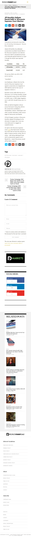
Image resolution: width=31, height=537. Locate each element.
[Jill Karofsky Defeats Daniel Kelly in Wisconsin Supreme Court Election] (9, 164)
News (10, 5)
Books (4, 514)
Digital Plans (6, 502)
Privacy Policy (6, 478)
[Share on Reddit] (13, 25)
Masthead (5, 484)
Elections (15, 5)
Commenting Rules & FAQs (9, 475)
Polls (7, 331)
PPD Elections (16, 169)
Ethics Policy (6, 451)
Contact (5, 489)
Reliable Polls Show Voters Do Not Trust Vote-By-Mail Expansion (15, 333)
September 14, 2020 (10, 427)
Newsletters (6, 505)
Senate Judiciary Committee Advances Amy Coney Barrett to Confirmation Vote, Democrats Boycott (15, 371)
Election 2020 (8, 155)
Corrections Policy (7, 456)
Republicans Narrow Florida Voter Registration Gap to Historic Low (14, 407)
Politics (8, 368)
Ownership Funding (7, 465)
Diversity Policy (7, 459)
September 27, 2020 (10, 409)
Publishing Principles (8, 445)
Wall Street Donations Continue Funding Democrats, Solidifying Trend (15, 425)
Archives (5, 511)
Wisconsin (7, 157)
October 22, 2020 (10, 373)
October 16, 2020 (9, 391)
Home (6, 5)
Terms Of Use (6, 481)
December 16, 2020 (10, 335)
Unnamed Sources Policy (9, 462)
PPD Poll (5, 486)
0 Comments (22, 14)
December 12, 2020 (10, 354)
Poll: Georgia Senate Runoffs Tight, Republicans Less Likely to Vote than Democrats (14, 352)
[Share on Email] (19, 25)
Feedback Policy (7, 448)
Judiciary (20, 155)
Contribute (5, 520)
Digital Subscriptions (8, 523)
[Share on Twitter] (6, 25)
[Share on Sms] (16, 25)
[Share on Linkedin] (9, 25)
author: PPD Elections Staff (11, 14)
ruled (9, 129)
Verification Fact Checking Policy (11, 453)
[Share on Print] (23, 25)
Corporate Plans (7, 499)
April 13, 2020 (13, 13)
